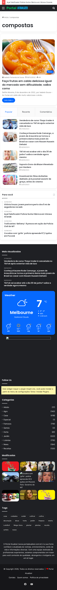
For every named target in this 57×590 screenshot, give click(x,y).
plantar (28, 525)
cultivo (41, 516)
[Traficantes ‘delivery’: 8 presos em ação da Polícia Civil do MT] (10, 477)
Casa (6, 415)
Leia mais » (8, 100)
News (6, 444)
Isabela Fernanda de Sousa (14, 77)
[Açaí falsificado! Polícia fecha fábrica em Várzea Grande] (46, 466)
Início (6, 17)
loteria (50, 521)
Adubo (6, 407)
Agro (6, 411)
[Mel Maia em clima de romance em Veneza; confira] (46, 477)
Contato (12, 577)
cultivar (32, 516)
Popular (8, 112)
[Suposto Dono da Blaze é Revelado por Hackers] (10, 168)
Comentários (46, 112)
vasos (14, 530)
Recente (26, 112)
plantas (38, 525)
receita (46, 525)
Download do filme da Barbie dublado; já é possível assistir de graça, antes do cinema (35, 179)
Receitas (7, 448)
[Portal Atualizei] (17, 8)
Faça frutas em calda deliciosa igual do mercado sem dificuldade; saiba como (27, 84)
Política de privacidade (39, 577)
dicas (17, 521)
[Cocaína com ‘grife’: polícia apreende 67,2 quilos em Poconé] (28, 480)
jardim (32, 521)
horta (25, 521)
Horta (6, 432)
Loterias (7, 440)
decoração (7, 521)
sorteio (5, 530)
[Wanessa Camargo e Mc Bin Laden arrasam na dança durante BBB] (28, 495)
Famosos (7, 424)
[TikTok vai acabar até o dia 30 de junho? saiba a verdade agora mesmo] (10, 155)
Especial (7, 420)
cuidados (14, 516)
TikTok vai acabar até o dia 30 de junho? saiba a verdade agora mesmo (35, 154)
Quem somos (22, 577)
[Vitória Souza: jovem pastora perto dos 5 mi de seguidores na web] (28, 466)
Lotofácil (6, 525)
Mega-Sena (18, 525)
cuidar (23, 516)
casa (5, 516)
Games (7, 428)
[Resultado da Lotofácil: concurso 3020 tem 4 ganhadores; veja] (46, 495)
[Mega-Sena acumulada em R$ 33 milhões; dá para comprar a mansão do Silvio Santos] (10, 466)
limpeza (41, 521)
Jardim (6, 436)
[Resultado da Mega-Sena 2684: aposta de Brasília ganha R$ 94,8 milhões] (10, 495)
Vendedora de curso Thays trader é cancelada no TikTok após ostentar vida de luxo (36, 123)
